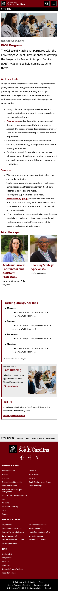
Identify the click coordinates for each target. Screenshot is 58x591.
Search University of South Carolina (47, 3)
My (6, 9)
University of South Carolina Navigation (54, 3)
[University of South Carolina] (29, 449)
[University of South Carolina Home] (12, 3)
